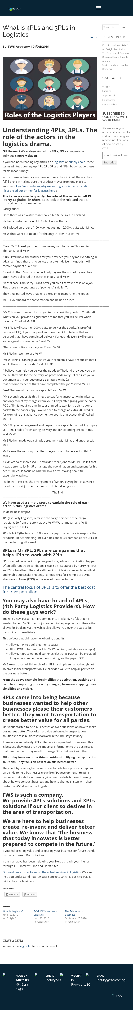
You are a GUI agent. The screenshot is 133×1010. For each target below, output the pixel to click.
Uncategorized (110, 104)
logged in (26, 946)
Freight (106, 86)
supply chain (77, 162)
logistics (59, 162)
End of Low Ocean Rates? (115, 45)
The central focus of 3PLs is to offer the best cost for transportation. (49, 589)
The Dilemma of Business (74, 913)
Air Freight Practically (113, 49)
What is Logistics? (13, 911)
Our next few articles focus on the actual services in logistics (42, 872)
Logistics (106, 91)
